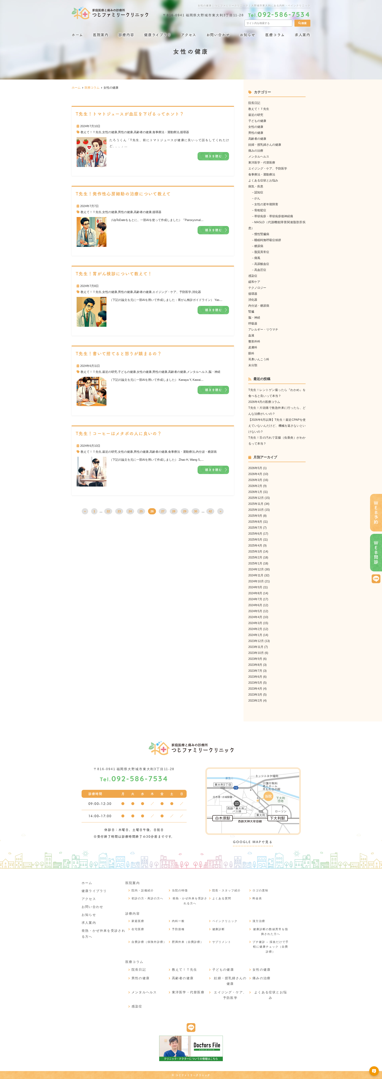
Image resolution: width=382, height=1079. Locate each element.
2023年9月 (255, 658)
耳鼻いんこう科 (258, 359)
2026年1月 (255, 491)
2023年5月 (255, 682)
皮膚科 (252, 347)
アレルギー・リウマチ (263, 329)
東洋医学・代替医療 (261, 162)
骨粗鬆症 (260, 210)
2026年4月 (255, 474)
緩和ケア (254, 281)
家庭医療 (138, 921)
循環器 (184, 132)
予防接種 (178, 929)
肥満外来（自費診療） (188, 941)
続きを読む (213, 156)
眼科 (251, 353)
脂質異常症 (261, 252)
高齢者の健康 (143, 132)
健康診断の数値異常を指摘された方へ (270, 932)
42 (210, 511)
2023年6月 (255, 676)
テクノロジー (257, 287)
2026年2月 (255, 486)
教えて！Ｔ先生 (91, 132)
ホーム (77, 35)
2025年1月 (255, 563)
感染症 (252, 275)
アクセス (188, 35)
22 (108, 511)
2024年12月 (256, 569)
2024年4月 (255, 617)
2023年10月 (256, 652)
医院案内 (101, 35)
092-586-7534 (134, 779)
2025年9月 (255, 515)
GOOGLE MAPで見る (253, 841)
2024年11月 (255, 575)
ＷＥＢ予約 (376, 512)
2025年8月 (255, 521)
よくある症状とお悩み (263, 180)
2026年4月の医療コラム (264, 401)
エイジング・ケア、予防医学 (171, 292)
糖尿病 (258, 246)
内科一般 (178, 921)
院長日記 (254, 103)
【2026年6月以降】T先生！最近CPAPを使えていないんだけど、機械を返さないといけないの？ (277, 425)
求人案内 (302, 35)
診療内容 (126, 35)
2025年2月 (255, 557)
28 (173, 511)
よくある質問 (221, 898)
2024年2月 (255, 629)
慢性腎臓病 (261, 234)
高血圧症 (260, 269)
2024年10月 (256, 581)
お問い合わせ (218, 35)
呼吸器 (252, 323)
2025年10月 (256, 509)
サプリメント (221, 941)
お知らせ (247, 35)
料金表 (257, 898)
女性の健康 (109, 132)
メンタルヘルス (197, 371)
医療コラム (275, 35)
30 (195, 511)
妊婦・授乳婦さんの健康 (264, 144)
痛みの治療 (255, 150)
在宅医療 (138, 929)
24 (130, 511)
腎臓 (251, 311)
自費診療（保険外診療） (149, 941)
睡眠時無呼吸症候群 (267, 240)
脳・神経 (214, 371)
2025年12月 (256, 497)
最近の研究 (109, 371)
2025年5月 (255, 539)
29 (184, 511)
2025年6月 (255, 533)
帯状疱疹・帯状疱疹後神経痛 (273, 216)
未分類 (252, 365)
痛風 (257, 258)
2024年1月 (255, 635)
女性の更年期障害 (266, 204)
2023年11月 (255, 647)
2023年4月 (255, 688)
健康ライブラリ (157, 35)
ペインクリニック (225, 921)
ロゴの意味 (260, 890)
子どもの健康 (127, 371)
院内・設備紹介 (143, 890)
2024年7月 (255, 599)
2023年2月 (255, 700)
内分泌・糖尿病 (206, 451)
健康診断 (218, 929)
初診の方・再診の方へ (147, 898)
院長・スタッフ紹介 (226, 890)
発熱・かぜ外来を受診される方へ (190, 901)
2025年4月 (255, 545)
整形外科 (254, 341)
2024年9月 (255, 587)
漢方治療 (258, 921)
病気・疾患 (255, 186)
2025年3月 (255, 551)
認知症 (258, 192)
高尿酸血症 (261, 264)
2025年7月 (255, 527)
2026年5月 (255, 468)
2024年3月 (255, 623)
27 (162, 511)
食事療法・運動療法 (165, 132)
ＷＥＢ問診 (376, 552)
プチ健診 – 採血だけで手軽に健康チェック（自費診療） (270, 946)
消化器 (196, 292)
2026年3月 (255, 480)
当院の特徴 (180, 890)
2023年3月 (255, 694)
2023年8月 (255, 664)
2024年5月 (255, 611)
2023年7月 (255, 670)
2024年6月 (255, 605)
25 (141, 511)
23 (119, 511)
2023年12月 (256, 641)
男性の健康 (125, 132)
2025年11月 (255, 503)
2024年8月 (255, 593)
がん (257, 198)
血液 (251, 335)
